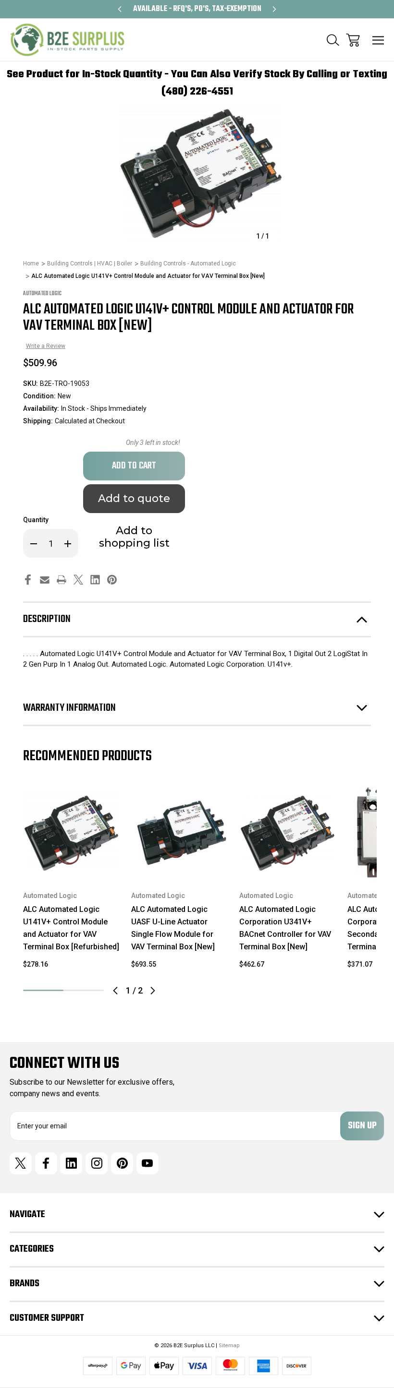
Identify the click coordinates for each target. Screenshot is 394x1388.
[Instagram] (97, 1163)
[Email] (44, 579)
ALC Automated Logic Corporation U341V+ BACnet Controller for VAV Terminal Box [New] (285, 928)
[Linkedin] (95, 579)
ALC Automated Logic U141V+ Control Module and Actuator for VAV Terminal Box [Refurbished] (71, 928)
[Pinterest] (112, 579)
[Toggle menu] (378, 40)
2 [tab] (83, 990)
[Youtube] (147, 1163)
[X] (78, 579)
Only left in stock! (153, 442)
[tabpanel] (71, 881)
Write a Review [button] (45, 346)
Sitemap (229, 1345)
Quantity (36, 520)
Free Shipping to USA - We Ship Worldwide (197, 9)
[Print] (61, 579)
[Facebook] (28, 579)
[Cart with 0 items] (353, 40)
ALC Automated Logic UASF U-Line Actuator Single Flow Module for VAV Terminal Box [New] (173, 928)
